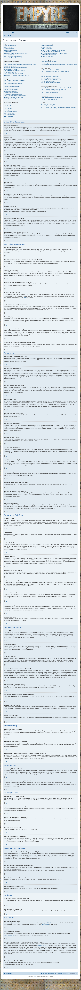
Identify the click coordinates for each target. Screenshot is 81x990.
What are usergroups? (46, 48)
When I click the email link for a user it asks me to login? (17, 75)
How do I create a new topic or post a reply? (14, 80)
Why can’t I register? (9, 48)
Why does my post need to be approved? (14, 97)
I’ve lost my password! (9, 54)
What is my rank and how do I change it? (13, 73)
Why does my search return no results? (50, 78)
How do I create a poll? (9, 85)
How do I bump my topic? (10, 98)
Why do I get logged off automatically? (13, 56)
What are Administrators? (47, 45)
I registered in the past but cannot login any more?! (16, 53)
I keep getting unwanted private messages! (51, 63)
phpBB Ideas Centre (9, 935)
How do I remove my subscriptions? (49, 92)
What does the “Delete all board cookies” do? (14, 57)
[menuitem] (13, 33)
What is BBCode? (8, 104)
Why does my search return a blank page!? (51, 79)
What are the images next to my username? (14, 70)
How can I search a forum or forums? (50, 76)
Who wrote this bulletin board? (48, 104)
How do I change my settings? (11, 63)
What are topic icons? (9, 116)
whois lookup (42, 945)
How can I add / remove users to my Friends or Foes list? (55, 71)
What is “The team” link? (47, 56)
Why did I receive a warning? (11, 92)
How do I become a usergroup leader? (50, 51)
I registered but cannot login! (10, 50)
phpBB (25, 297)
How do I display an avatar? (10, 72)
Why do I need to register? (10, 45)
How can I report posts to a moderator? (13, 94)
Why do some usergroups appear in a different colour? (54, 53)
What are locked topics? (9, 114)
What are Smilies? (8, 107)
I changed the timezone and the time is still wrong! (15, 67)
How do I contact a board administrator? (50, 109)
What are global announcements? (12, 110)
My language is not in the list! (10, 69)
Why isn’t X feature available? (48, 105)
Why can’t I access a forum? (10, 89)
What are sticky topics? (9, 113)
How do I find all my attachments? (49, 99)
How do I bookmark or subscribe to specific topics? (53, 89)
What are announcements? (10, 111)
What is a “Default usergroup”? (48, 54)
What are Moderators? (46, 47)
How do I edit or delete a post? (11, 82)
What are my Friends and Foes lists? (50, 69)
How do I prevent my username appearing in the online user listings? (20, 64)
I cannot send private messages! (49, 61)
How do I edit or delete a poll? (11, 88)
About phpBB (45, 924)
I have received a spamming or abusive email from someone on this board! (59, 64)
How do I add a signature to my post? (13, 83)
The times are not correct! (10, 66)
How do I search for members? (48, 81)
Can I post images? (8, 108)
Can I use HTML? (8, 105)
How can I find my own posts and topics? (51, 82)
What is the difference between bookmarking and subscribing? (56, 87)
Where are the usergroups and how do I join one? (53, 50)
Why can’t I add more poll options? (12, 86)
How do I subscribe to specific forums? (50, 91)
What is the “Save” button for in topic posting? (14, 95)
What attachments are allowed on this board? (52, 97)
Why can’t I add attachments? (11, 91)
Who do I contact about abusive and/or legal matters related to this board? (58, 107)
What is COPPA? (8, 47)
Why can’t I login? (8, 51)
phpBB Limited (48, 923)
